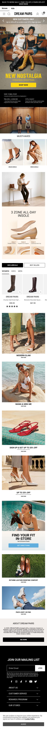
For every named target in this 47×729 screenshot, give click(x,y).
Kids (12, 8)
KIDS (13, 271)
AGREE (23, 724)
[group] (23, 20)
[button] (4, 14)
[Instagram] (16, 681)
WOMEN (5, 271)
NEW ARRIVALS (12, 265)
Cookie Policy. (30, 719)
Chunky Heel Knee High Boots (13, 300)
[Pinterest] (25, 681)
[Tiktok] (21, 681)
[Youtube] (30, 681)
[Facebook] (11, 681)
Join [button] (40, 668)
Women (4, 8)
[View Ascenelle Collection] (23, 120)
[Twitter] (35, 681)
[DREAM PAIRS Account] (37, 14)
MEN (20, 271)
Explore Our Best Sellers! (30, 3)
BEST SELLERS (34, 265)
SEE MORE (23, 640)
